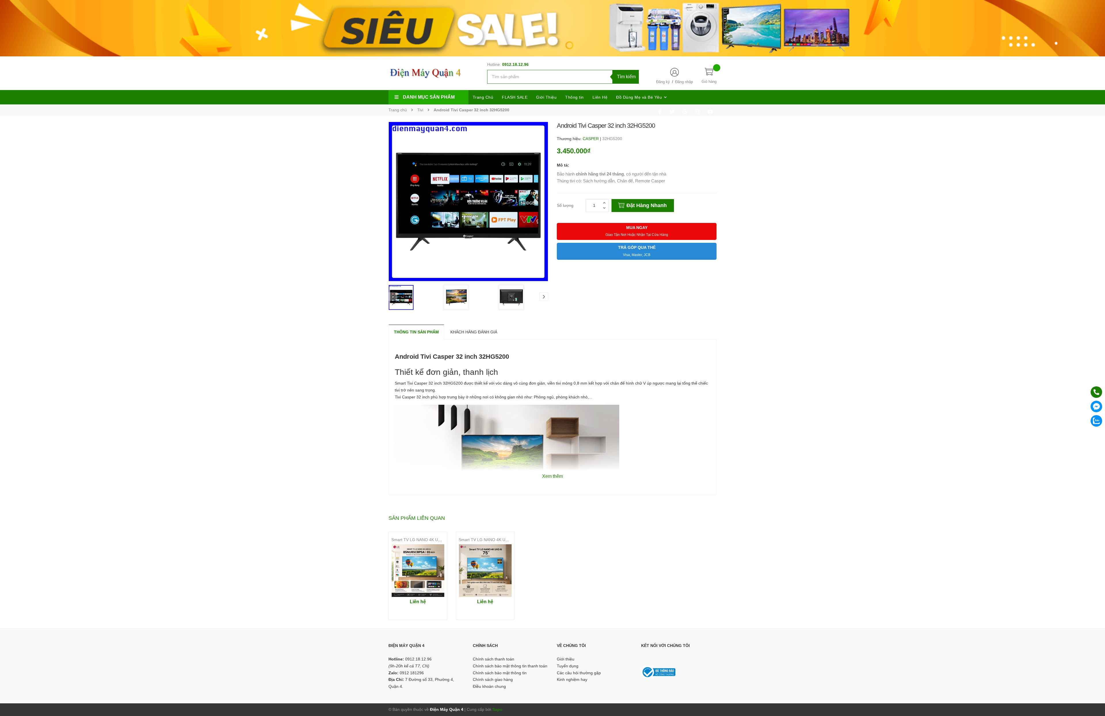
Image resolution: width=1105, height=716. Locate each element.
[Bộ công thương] (658, 671)
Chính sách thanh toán (493, 659)
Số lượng (565, 205)
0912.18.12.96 (515, 64)
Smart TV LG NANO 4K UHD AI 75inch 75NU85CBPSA (508, 539)
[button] (544, 296)
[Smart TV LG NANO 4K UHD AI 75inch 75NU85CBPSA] (485, 570)
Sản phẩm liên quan (416, 518)
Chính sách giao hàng (493, 679)
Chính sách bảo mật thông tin (500, 673)
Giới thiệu (565, 659)
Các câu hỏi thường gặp (579, 673)
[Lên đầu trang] (1093, 686)
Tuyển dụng (567, 666)
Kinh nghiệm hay (572, 679)
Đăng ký (663, 82)
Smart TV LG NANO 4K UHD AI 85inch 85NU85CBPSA (441, 539)
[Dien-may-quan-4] (552, 28)
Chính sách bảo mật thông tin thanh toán (510, 666)
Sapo (497, 709)
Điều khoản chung (489, 686)
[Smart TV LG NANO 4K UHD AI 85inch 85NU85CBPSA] (417, 570)
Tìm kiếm (626, 76)
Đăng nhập (684, 82)
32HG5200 (612, 138)
